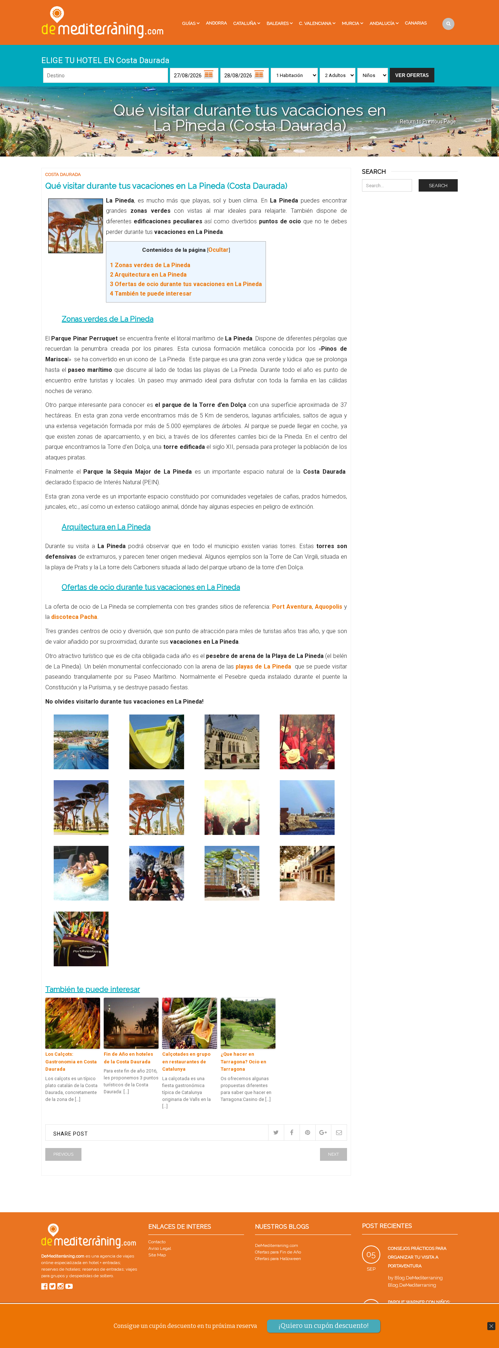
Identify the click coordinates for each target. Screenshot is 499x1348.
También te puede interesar (151, 293)
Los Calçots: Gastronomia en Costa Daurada (71, 1061)
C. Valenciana (315, 23)
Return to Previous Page (428, 121)
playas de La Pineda (265, 666)
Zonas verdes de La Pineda (150, 265)
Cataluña (244, 23)
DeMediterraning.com (276, 1245)
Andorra (216, 23)
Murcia (350, 23)
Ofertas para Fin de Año (278, 1252)
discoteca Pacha (73, 616)
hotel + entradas (104, 1262)
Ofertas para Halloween (278, 1258)
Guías (188, 23)
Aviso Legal (159, 1248)
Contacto (156, 1241)
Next (333, 1154)
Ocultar (218, 249)
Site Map (157, 1255)
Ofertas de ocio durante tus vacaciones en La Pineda (186, 284)
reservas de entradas (102, 1269)
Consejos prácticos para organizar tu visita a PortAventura (417, 1257)
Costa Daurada (63, 174)
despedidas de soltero (91, 1275)
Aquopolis (328, 606)
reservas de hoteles (60, 1269)
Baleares (278, 23)
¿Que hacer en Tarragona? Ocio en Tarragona (243, 1061)
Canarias (416, 23)
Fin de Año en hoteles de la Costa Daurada (128, 1057)
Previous (63, 1154)
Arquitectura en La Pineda (148, 274)
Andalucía (382, 23)
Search (438, 185)
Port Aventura (292, 606)
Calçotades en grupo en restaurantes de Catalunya (186, 1061)
